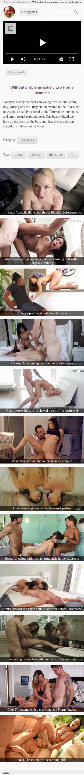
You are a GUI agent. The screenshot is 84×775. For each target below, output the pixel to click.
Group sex (27, 140)
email (6, 772)
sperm (19, 154)
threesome (56, 154)
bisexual (36, 154)
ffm (72, 154)
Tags (6, 154)
